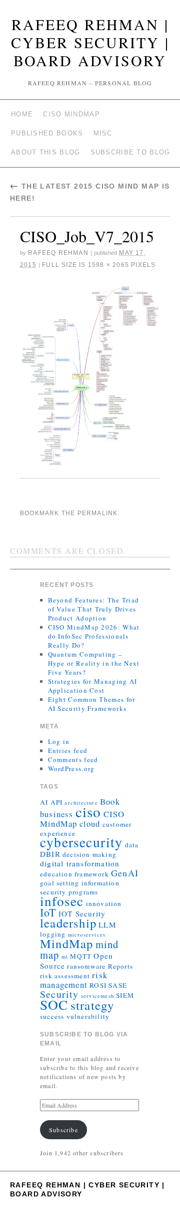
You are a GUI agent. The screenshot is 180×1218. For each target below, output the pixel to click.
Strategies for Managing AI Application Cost (93, 686)
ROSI (98, 985)
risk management (74, 979)
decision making (89, 854)
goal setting (59, 882)
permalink (98, 513)
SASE (117, 985)
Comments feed (73, 759)
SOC (54, 1004)
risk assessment (65, 975)
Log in (59, 741)
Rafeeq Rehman (58, 252)
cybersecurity (81, 842)
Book (110, 801)
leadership (68, 923)
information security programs (80, 887)
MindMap (66, 943)
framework (91, 873)
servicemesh (97, 995)
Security (59, 994)
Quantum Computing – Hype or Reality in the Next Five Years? (94, 663)
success (52, 1016)
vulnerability (88, 1016)
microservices (87, 934)
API (56, 802)
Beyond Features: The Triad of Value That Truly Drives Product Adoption (94, 609)
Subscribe (63, 1130)
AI (44, 802)
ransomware (86, 966)
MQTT (81, 956)
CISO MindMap (71, 114)
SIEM (125, 995)
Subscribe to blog (130, 152)
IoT (48, 912)
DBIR (50, 854)
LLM (107, 925)
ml (65, 956)
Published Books (47, 133)
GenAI (124, 873)
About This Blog (45, 152)
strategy (92, 1005)
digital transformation (80, 863)
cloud (90, 823)
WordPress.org (71, 768)
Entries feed (68, 750)
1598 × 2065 (108, 264)
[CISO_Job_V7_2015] (90, 376)
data (132, 844)
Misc (103, 133)
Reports (120, 966)
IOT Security (82, 913)
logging (53, 934)
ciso (89, 811)
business (57, 814)
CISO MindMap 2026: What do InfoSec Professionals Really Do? (94, 636)
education (56, 873)
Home (22, 114)
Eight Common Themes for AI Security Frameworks (92, 704)
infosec (62, 900)
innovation (104, 903)
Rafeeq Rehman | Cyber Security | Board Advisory (90, 42)
